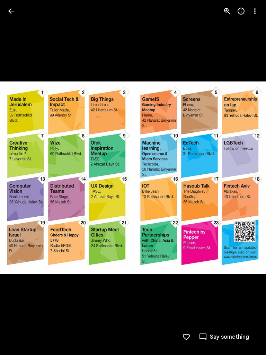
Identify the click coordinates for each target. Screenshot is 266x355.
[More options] (255, 11)
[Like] (186, 337)
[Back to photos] (11, 11)
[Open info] (241, 11)
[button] (19, 177)
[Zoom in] (227, 11)
